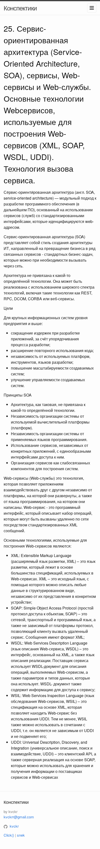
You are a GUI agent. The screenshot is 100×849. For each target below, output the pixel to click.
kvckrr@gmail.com (19, 816)
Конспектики (20, 7)
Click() (9, 835)
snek (21, 835)
